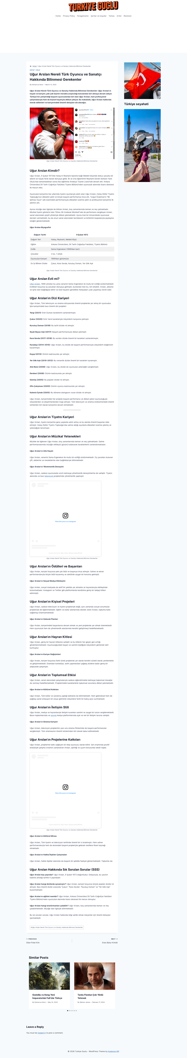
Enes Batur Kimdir (110, 941)
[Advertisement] (93, 36)
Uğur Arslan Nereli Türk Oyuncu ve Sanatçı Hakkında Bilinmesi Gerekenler (57, 927)
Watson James (85, 1002)
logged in (42, 1033)
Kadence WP (113, 1051)
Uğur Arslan (35, 284)
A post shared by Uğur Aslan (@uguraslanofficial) (65, 553)
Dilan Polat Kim (32, 941)
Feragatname (83, 16)
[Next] (111, 986)
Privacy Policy (69, 16)
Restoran (127, 16)
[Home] (30, 66)
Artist (119, 16)
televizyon (49, 476)
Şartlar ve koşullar (98, 16)
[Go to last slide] (33, 986)
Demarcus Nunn (37, 84)
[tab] (67, 1010)
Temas (111, 16)
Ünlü (38, 70)
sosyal (54, 715)
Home (58, 16)
